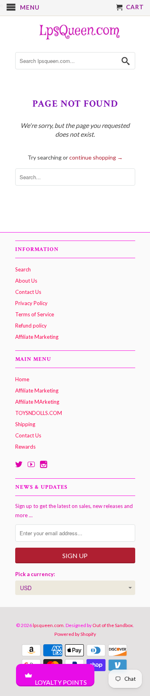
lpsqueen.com (48, 625)
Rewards (25, 446)
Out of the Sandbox (112, 625)
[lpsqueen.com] (75, 31)
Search (23, 269)
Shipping (25, 424)
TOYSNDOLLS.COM (38, 413)
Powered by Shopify (75, 634)
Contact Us (28, 292)
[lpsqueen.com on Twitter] (18, 464)
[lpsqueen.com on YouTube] (31, 464)
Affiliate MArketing (37, 402)
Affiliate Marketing (36, 337)
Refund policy (31, 325)
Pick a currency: (35, 574)
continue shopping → (96, 157)
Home (22, 379)
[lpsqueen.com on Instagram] (43, 464)
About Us (26, 280)
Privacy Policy (31, 303)
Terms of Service (34, 314)
